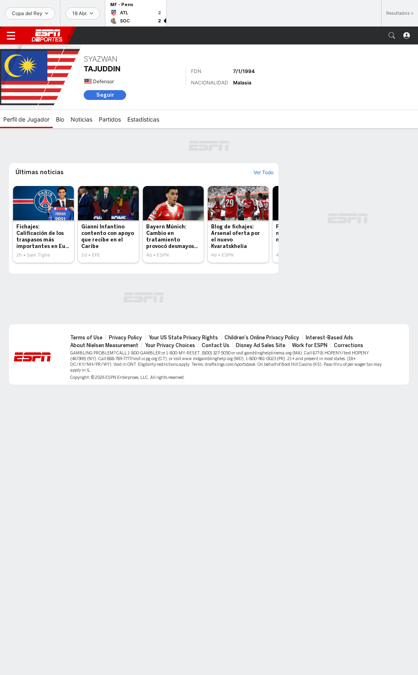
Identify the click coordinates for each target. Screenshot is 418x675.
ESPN (46, 35)
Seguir (105, 95)
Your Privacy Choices (170, 345)
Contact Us (215, 345)
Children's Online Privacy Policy (262, 338)
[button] (392, 35)
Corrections (348, 345)
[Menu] (11, 35)
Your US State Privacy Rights (183, 338)
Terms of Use (86, 338)
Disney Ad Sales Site (260, 345)
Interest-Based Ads (329, 338)
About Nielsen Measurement (104, 345)
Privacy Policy (125, 338)
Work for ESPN (309, 345)
